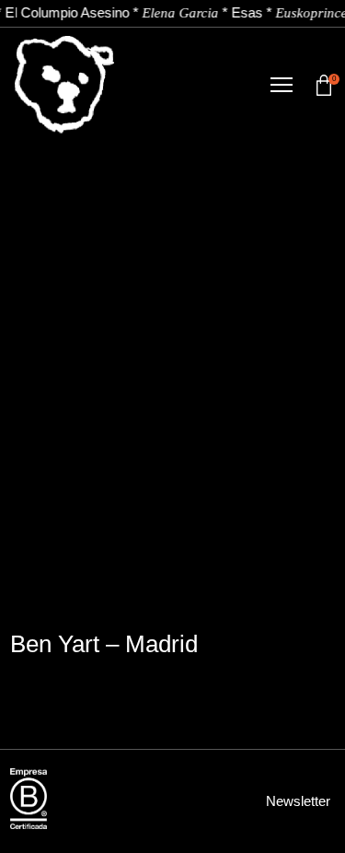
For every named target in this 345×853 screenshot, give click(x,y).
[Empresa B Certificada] (28, 798)
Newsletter (298, 801)
